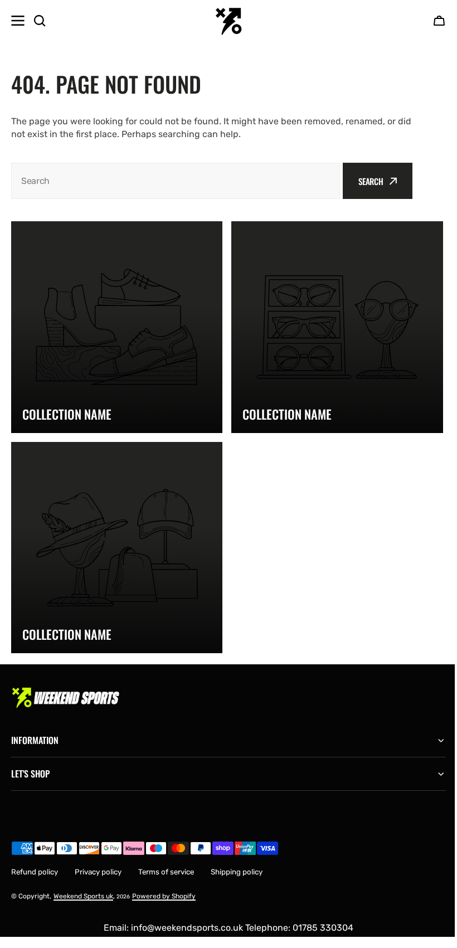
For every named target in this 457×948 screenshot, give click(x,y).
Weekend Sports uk (83, 888)
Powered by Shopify (164, 888)
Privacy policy (98, 863)
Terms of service (166, 863)
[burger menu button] (18, 20)
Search (370, 181)
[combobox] (175, 181)
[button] (439, 20)
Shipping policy (236, 863)
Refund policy (34, 863)
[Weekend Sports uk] (228, 20)
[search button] (39, 20)
